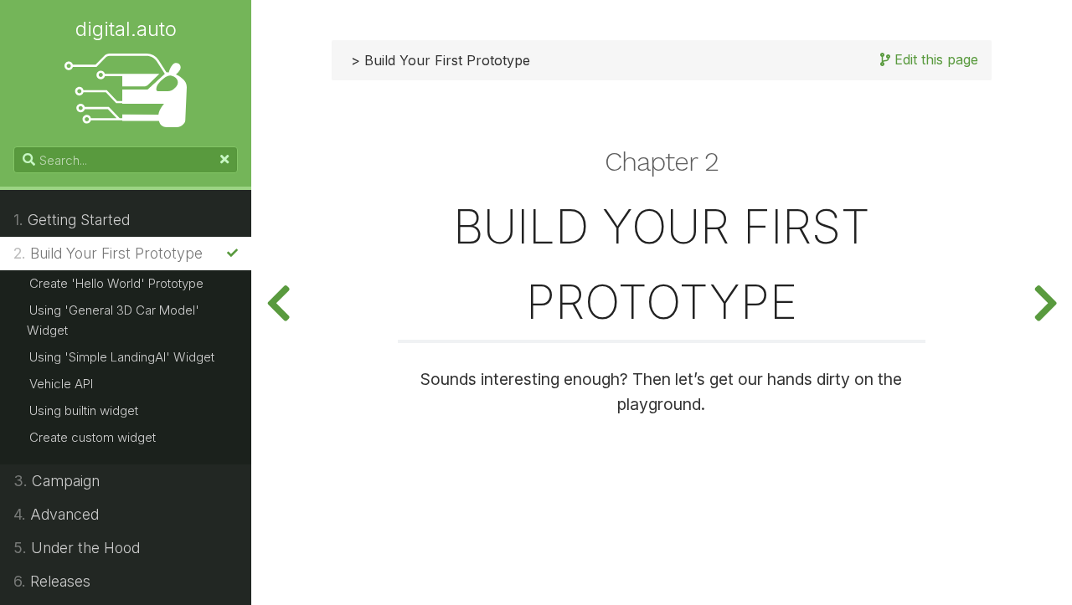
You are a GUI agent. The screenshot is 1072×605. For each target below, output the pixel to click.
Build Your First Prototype (108, 253)
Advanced (56, 514)
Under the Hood (76, 547)
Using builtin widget (83, 410)
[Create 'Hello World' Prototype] (1045, 302)
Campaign (56, 481)
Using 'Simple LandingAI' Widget (121, 357)
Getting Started (71, 219)
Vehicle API (61, 384)
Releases (51, 581)
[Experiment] (278, 302)
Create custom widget (92, 437)
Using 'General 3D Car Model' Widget (113, 320)
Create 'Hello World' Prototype (116, 283)
